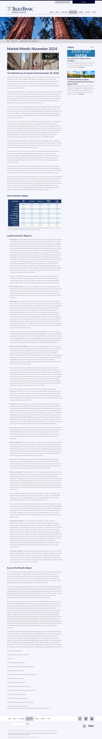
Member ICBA (39, 733)
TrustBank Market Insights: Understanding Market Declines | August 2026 (80, 81)
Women (80, 12)
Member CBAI (27, 733)
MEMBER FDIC (11, 733)
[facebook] (80, 719)
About (57, 12)
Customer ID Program (17, 734)
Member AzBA (33, 733)
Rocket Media (15, 737)
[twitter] (86, 719)
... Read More (81, 67)
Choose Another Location (62, 2)
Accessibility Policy (26, 734)
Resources (73, 12)
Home (51, 12)
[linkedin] (92, 719)
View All (91, 47)
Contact (88, 12)
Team (94, 12)
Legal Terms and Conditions (48, 733)
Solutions (64, 12)
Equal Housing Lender (18, 733)
